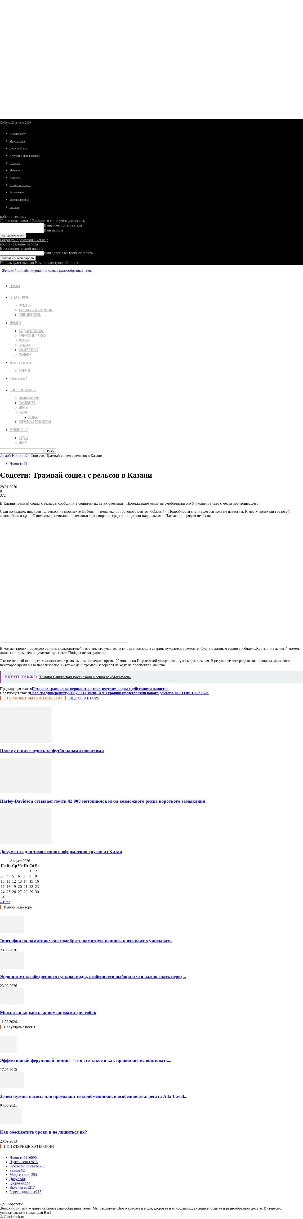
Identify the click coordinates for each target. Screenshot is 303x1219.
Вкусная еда (27, 402)
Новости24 (21, 456)
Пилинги (14, 163)
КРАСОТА (15, 322)
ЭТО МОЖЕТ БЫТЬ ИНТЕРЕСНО (33, 698)
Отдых (23, 437)
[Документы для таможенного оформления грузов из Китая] (26, 843)
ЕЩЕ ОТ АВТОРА (83, 698)
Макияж (24, 340)
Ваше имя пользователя (63, 225)
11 (8, 881)
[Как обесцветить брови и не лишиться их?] (11, 1123)
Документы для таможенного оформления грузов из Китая (61, 851)
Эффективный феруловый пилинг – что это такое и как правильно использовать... (85, 1060)
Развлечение (16, 192)
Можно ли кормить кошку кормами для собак (48, 1012)
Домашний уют (18, 148)
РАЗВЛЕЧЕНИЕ (18, 429)
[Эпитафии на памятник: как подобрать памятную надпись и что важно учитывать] (12, 932)
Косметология (28, 349)
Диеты (23, 407)
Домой (5, 456)
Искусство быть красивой (24, 155)
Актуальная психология (35, 421)
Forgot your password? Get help (24, 240)
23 (37, 887)
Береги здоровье (19, 199)
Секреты (14, 177)
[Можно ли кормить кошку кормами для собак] (12, 1003)
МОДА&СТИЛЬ (19, 296)
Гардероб (25, 305)
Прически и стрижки (32, 335)
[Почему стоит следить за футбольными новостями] (26, 741)
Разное (23, 412)
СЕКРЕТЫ (24, 370)
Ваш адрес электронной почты (69, 253)
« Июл (5, 902)
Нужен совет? (17, 133)
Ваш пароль (53, 230)
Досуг (23, 442)
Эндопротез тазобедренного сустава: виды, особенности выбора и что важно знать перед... (93, 976)
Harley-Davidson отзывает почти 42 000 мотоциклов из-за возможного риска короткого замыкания (102, 801)
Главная (14, 285)
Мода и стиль (17, 141)
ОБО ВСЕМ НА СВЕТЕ (22, 389)
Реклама (14, 207)
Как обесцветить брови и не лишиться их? (43, 1132)
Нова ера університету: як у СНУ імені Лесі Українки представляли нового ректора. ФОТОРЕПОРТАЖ (119, 693)
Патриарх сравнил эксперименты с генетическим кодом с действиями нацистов (100, 689)
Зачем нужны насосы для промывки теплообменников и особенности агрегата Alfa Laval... (93, 1096)
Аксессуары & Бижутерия (36, 309)
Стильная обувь (30, 314)
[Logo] (0, 270)
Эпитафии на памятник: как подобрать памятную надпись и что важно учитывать (86, 940)
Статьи (33, 416)
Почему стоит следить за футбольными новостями (52, 750)
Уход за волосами (31, 330)
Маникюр (15, 170)
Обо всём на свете (20, 185)
